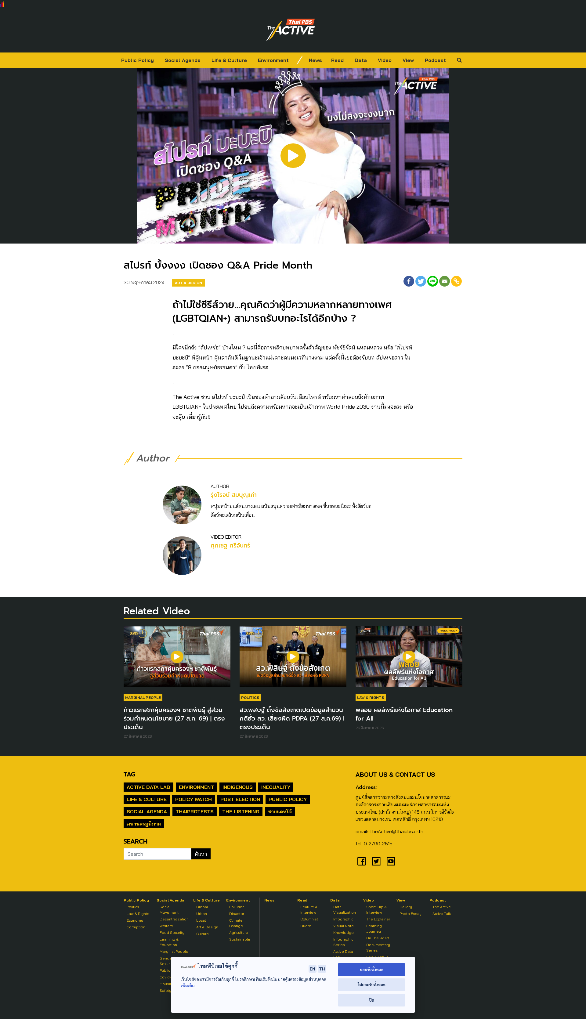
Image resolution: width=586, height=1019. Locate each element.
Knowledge (343, 932)
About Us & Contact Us (395, 774)
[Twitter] (420, 281)
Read (337, 60)
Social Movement (169, 910)
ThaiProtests (194, 811)
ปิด (371, 1000)
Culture (202, 933)
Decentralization (174, 919)
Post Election (240, 799)
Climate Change (236, 923)
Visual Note (343, 925)
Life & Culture (229, 60)
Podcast (435, 60)
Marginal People (143, 697)
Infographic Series (343, 942)
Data (361, 60)
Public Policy (137, 60)
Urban (201, 913)
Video (385, 60)
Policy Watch (193, 799)
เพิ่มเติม (187, 985)
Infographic (343, 919)
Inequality (275, 787)
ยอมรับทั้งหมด (371, 969)
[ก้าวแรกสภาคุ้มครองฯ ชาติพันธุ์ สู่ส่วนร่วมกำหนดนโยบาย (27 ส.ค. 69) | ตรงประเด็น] (177, 659)
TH (322, 968)
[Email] (444, 281)
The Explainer (378, 919)
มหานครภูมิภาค (144, 824)
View (408, 60)
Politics (250, 697)
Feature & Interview (308, 910)
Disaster (236, 913)
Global (202, 907)
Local (201, 920)
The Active (441, 907)
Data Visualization (344, 910)
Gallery (406, 907)
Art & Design (188, 282)
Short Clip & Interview (376, 910)
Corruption (136, 927)
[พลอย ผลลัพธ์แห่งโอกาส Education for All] (409, 659)
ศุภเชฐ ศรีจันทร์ (230, 545)
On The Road (377, 938)
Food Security (172, 932)
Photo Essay (410, 913)
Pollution (236, 907)
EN (312, 968)
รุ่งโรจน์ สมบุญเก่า (234, 494)
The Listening (240, 811)
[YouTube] (391, 861)
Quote (305, 925)
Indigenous (237, 787)
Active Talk (441, 913)
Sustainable (239, 939)
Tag (129, 774)
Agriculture (238, 932)
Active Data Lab (148, 787)
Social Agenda (183, 60)
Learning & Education (169, 942)
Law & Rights (370, 697)
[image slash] (299, 60)
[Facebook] (408, 281)
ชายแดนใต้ (280, 811)
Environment (273, 60)
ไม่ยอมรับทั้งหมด (371, 984)
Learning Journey (374, 928)
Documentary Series (378, 947)
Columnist (309, 919)
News (315, 60)
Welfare (166, 925)
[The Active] (290, 30)
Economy (135, 920)
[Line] (432, 281)
